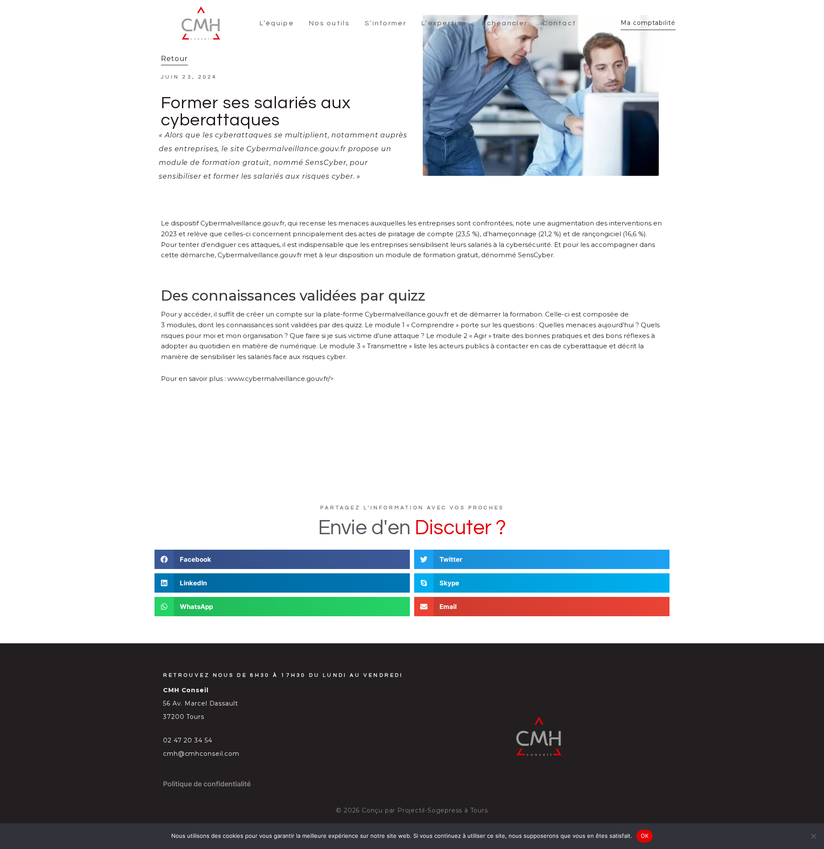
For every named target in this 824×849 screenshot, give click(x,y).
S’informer (385, 23)
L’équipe (277, 23)
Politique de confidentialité (207, 783)
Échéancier (504, 23)
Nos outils (329, 23)
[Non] (813, 836)
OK (645, 835)
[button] (282, 559)
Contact (559, 23)
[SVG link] (201, 23)
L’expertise (444, 23)
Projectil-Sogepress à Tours (442, 810)
